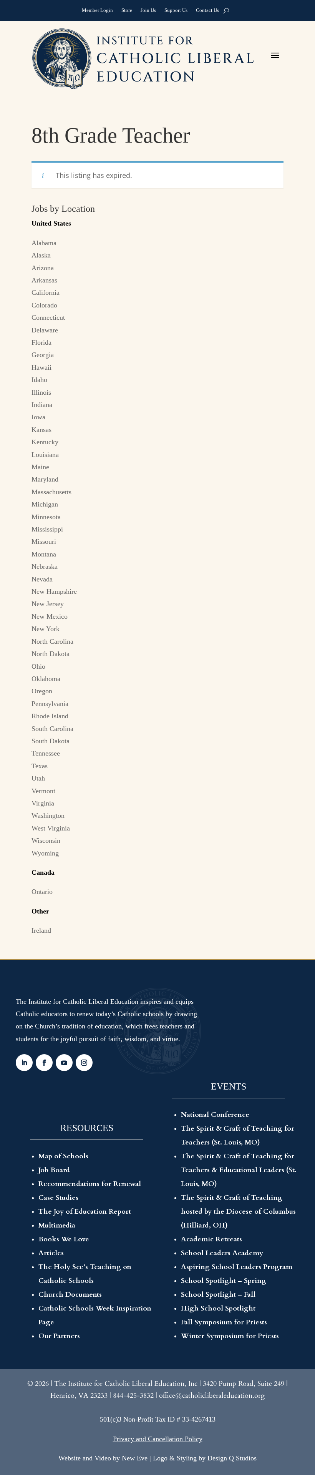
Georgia (43, 355)
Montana (44, 554)
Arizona (43, 268)
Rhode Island (50, 716)
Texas (40, 766)
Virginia (43, 803)
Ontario (42, 891)
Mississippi (47, 529)
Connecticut (48, 317)
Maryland (45, 479)
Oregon (42, 691)
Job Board (54, 1170)
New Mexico (50, 616)
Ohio (38, 666)
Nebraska (45, 566)
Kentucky (45, 442)
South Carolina (52, 729)
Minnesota (46, 517)
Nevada (42, 579)
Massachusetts (51, 492)
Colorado (44, 305)
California (46, 292)
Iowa (38, 417)
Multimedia (56, 1225)
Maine (40, 467)
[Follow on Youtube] (64, 1062)
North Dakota (51, 654)
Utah (38, 778)
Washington (48, 815)
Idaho (39, 380)
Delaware (45, 330)
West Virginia (51, 828)
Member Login (97, 11)
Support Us (175, 11)
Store (126, 11)
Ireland (41, 930)
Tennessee (46, 753)
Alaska (41, 255)
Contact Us (207, 11)
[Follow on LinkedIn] (24, 1062)
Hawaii (41, 367)
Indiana (42, 405)
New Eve (135, 1458)
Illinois (41, 392)
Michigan (45, 504)
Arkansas (44, 280)
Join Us (148, 11)
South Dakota (51, 741)
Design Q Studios (232, 1458)
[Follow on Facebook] (44, 1062)
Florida (41, 342)
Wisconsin (46, 840)
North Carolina (52, 641)
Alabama (44, 243)
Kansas (41, 430)
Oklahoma (46, 679)
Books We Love (63, 1239)
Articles (51, 1253)
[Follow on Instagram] (84, 1062)
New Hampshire (54, 591)
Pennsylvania (50, 704)
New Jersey (48, 604)
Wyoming (45, 853)
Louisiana (45, 454)
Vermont (43, 791)
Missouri (44, 541)
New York (46, 629)
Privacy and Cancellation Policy (157, 1439)
